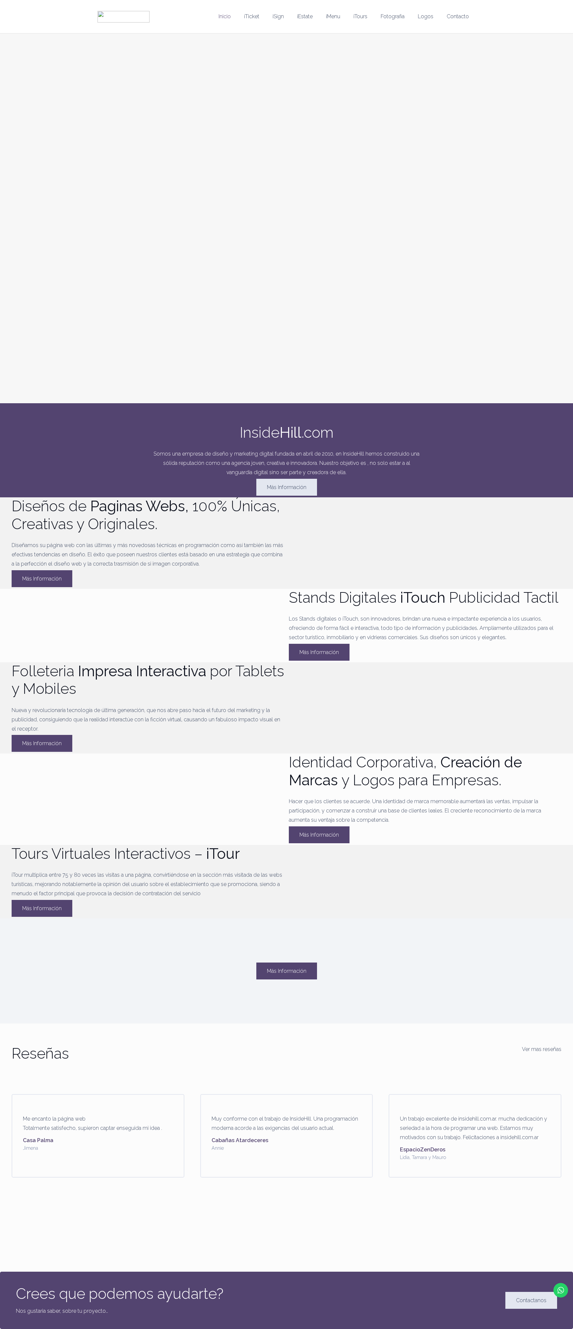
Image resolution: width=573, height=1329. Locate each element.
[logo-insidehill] (123, 17)
